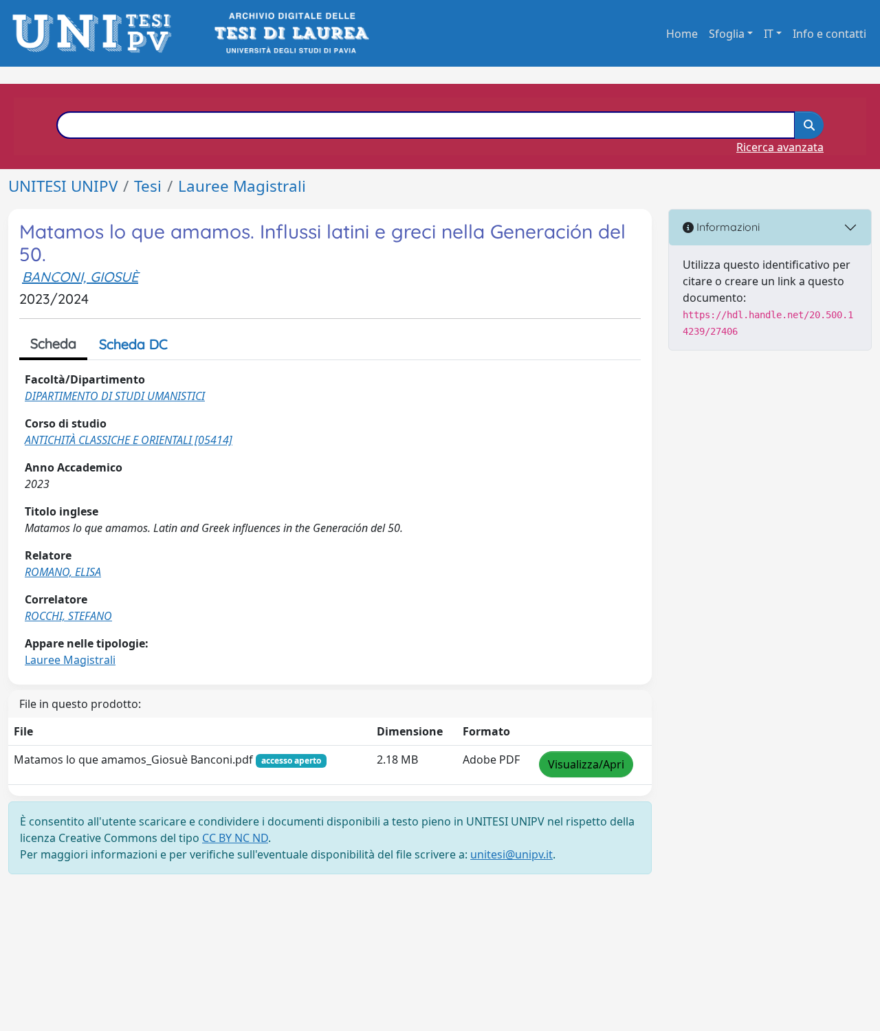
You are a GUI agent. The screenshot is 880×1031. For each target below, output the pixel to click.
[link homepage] (96, 33)
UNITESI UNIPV (63, 186)
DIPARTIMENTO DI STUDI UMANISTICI (115, 395)
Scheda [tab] (53, 343)
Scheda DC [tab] (133, 344)
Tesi (148, 186)
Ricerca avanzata (780, 147)
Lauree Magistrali (242, 186)
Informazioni (727, 227)
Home (682, 33)
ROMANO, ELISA (63, 571)
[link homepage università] (290, 33)
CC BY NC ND (235, 837)
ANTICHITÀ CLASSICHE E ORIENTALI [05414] (128, 439)
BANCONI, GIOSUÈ (80, 276)
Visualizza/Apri (586, 764)
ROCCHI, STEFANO (68, 615)
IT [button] (768, 33)
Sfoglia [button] (727, 33)
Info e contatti (829, 33)
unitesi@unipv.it (511, 854)
